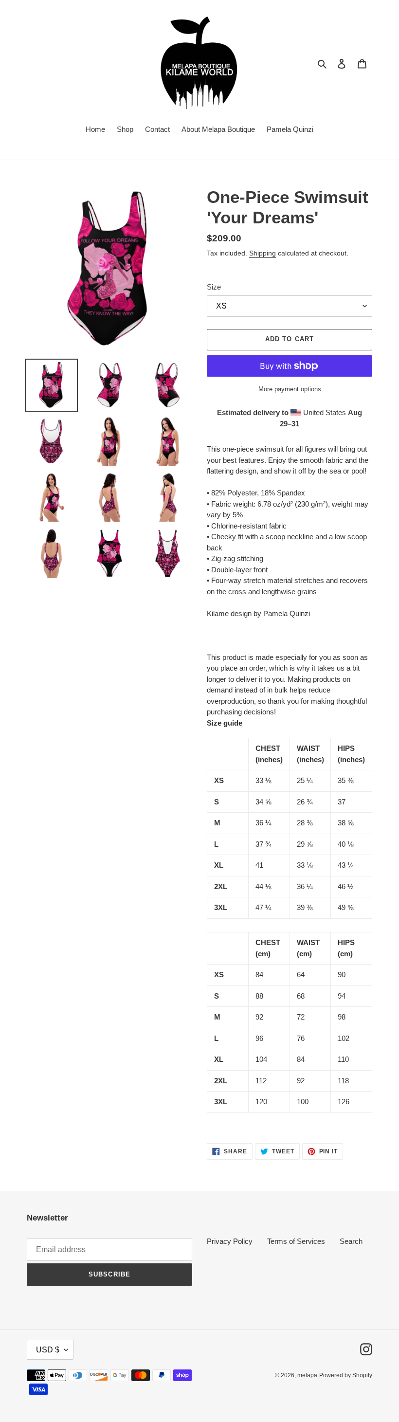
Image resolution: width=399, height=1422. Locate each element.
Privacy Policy (230, 1241)
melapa (307, 1375)
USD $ (47, 1350)
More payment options (289, 389)
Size (214, 287)
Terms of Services (296, 1241)
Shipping (262, 253)
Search (351, 1241)
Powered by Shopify (345, 1375)
